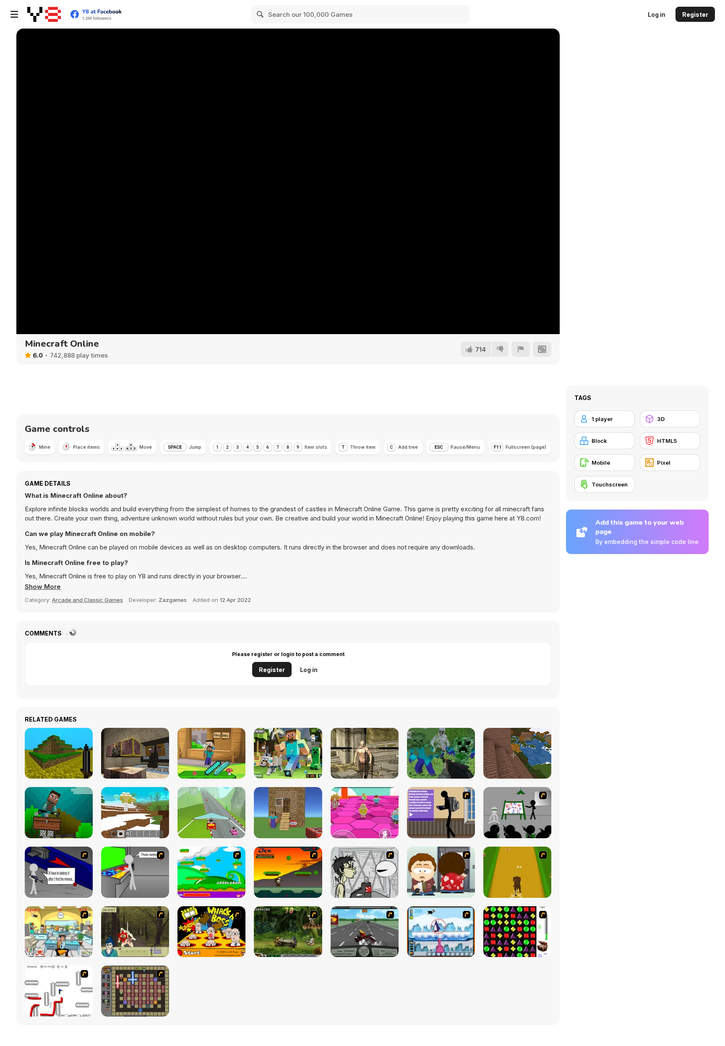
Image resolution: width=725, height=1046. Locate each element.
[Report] (520, 349)
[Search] (260, 14)
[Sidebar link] (14, 14)
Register (695, 14)
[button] (43, 586)
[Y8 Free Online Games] (44, 14)
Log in (656, 14)
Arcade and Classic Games (87, 599)
